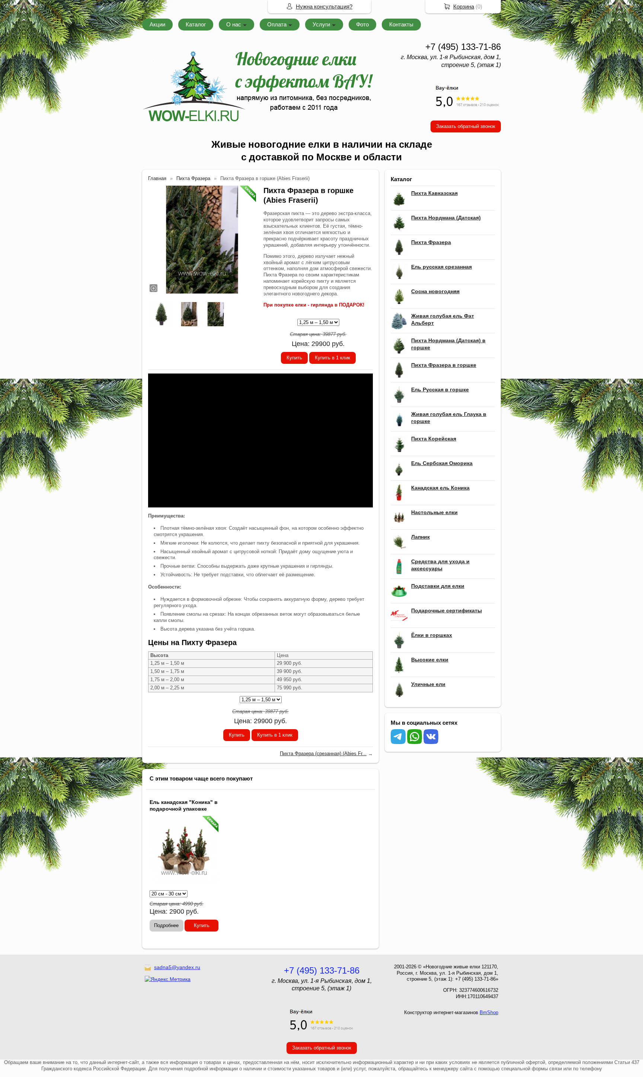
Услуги (321, 24)
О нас (233, 24)
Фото (362, 24)
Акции (157, 24)
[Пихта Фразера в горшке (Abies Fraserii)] (202, 240)
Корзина (463, 6)
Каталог (196, 24)
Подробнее (166, 925)
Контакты (401, 24)
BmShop (489, 1012)
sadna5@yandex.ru (177, 967)
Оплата (277, 24)
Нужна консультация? (324, 6)
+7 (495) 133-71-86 (463, 47)
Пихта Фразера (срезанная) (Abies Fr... (323, 753)
